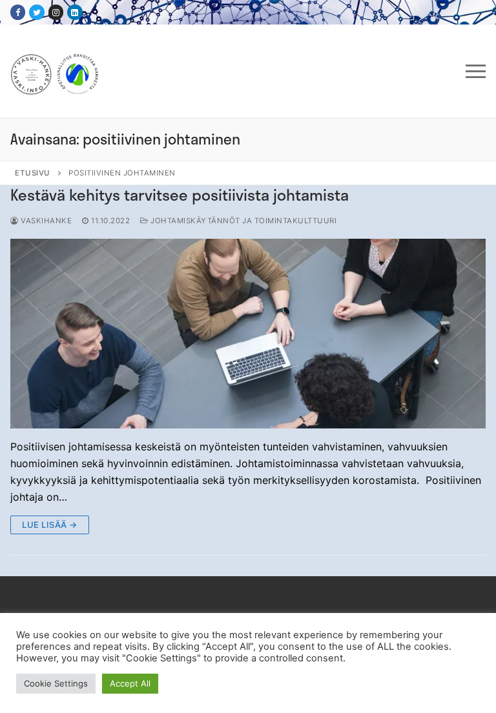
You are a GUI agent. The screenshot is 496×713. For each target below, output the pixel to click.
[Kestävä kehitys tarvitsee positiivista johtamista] (248, 333)
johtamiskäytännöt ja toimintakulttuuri (242, 220)
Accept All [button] (130, 683)
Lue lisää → (50, 524)
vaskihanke (45, 220)
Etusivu (32, 172)
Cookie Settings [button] (56, 683)
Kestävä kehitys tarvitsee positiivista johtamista (179, 194)
